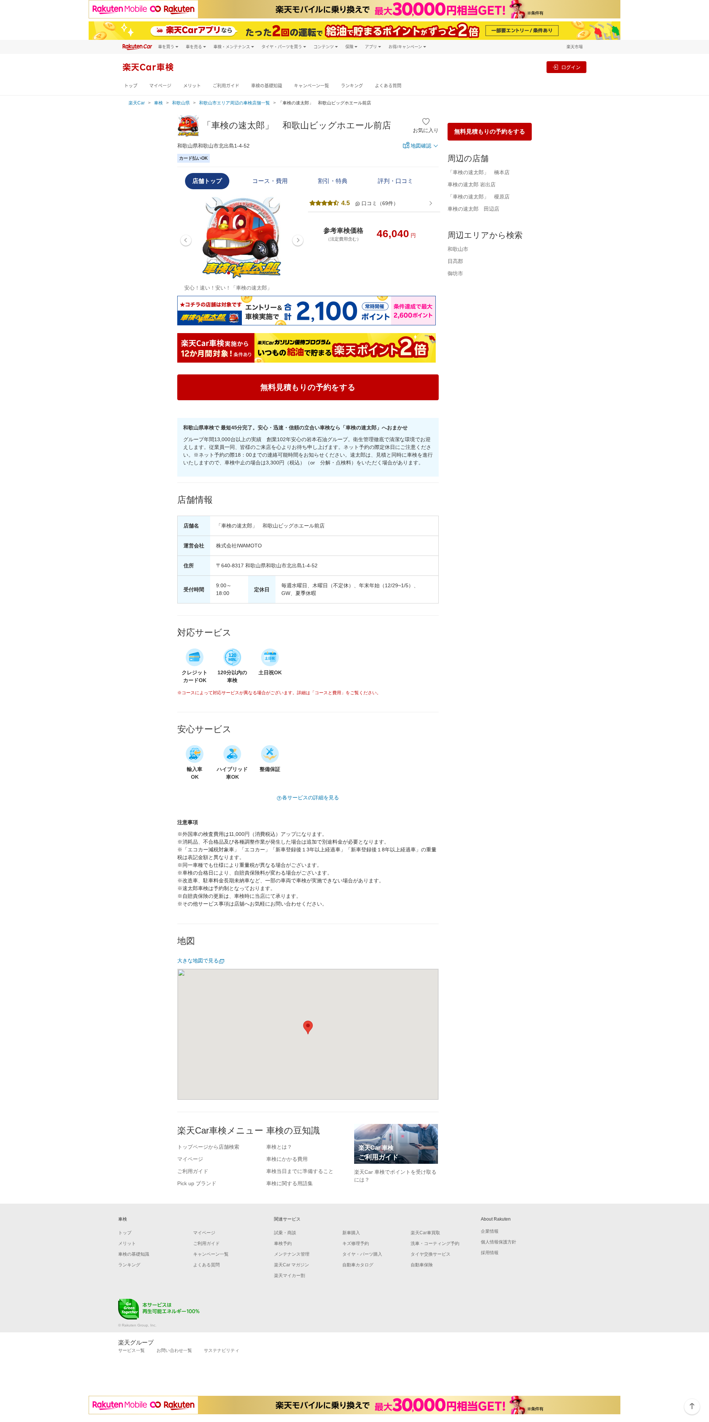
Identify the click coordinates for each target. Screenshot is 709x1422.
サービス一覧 (131, 1350)
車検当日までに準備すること (299, 1171)
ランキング (352, 86)
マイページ (160, 86)
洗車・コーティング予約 (435, 1243)
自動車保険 (422, 1264)
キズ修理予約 (355, 1243)
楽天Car (137, 102)
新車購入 (351, 1232)
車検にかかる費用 (287, 1159)
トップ (130, 86)
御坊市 (455, 273)
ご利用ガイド (226, 86)
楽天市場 (574, 46)
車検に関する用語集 (289, 1183)
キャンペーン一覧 (311, 86)
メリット (192, 86)
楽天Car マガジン (291, 1264)
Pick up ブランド (196, 1183)
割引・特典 (332, 181)
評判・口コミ (395, 181)
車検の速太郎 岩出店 (472, 184)
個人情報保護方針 (498, 1242)
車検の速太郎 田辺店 (473, 209)
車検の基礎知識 (266, 86)
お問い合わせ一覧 (174, 1350)
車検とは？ (279, 1147)
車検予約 (283, 1243)
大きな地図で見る (198, 960)
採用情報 (490, 1252)
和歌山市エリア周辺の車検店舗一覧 (234, 102)
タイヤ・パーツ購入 (362, 1254)
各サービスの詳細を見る (310, 797)
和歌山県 (181, 102)
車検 (158, 102)
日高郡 (455, 261)
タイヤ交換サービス (431, 1254)
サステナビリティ (221, 1350)
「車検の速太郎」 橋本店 (479, 172)
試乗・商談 (285, 1232)
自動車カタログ (357, 1264)
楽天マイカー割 (289, 1275)
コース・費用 (270, 181)
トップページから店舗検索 (208, 1147)
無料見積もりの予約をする (489, 131)
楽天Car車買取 (425, 1232)
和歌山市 (458, 249)
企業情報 (490, 1231)
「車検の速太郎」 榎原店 (479, 197)
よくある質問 (388, 86)
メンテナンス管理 (291, 1254)
